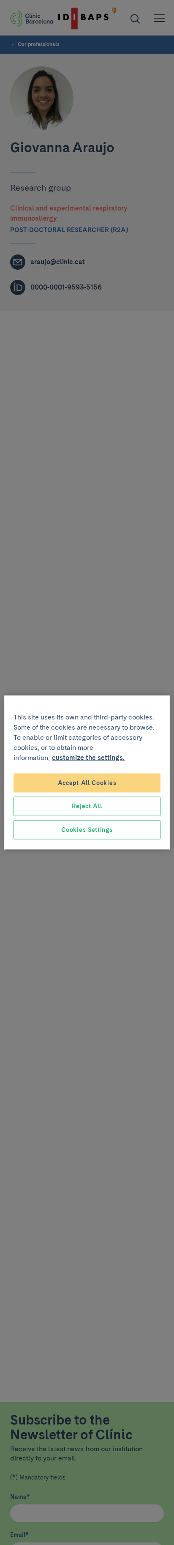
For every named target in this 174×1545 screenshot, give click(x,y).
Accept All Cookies (87, 782)
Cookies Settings (86, 829)
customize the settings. (88, 757)
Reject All (87, 806)
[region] (86, 772)
